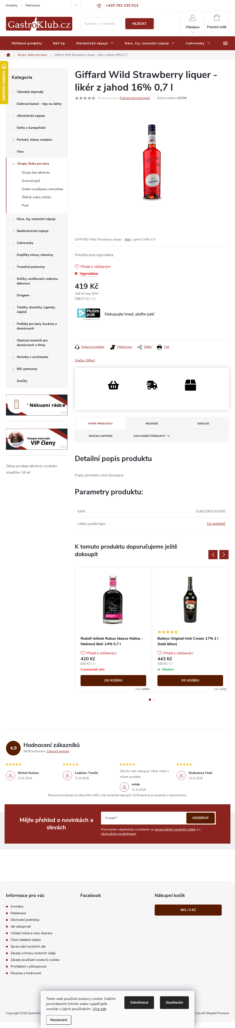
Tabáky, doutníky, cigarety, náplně (36, 309)
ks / (188, 910)
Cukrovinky (25, 243)
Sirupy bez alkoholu (36, 172)
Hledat (139, 23)
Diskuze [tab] (203, 423)
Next (224, 554)
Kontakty (12, 5)
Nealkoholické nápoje (32, 231)
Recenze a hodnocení (26, 973)
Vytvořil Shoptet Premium (212, 1013)
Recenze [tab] (152, 423)
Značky (22, 381)
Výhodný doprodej (30, 92)
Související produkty (149, 436)
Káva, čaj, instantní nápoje (36, 219)
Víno (20, 151)
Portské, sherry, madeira (34, 139)
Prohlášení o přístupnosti (28, 966)
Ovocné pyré (31, 181)
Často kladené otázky (26, 940)
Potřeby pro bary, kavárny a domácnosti (37, 326)
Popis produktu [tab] (100, 423)
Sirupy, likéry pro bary (33, 163)
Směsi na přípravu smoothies (42, 189)
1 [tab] (150, 700)
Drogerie (23, 295)
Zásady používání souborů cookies (35, 960)
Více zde (99, 1008)
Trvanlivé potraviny (31, 267)
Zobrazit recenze (58, 751)
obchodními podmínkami (118, 834)
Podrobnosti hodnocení (135, 98)
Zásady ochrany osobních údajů (33, 953)
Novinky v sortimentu (32, 357)
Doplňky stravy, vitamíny (35, 255)
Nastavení (58, 1019)
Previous (213, 554)
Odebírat (200, 818)
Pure (25, 205)
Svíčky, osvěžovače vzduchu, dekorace (37, 281)
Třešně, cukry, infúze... (37, 197)
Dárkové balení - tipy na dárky (39, 104)
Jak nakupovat (21, 926)
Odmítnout (139, 1002)
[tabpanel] (113, 629)
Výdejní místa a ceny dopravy (31, 933)
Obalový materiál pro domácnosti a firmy (32, 342)
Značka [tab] (100, 436)
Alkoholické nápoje (31, 116)
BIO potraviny (27, 369)
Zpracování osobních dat (28, 946)
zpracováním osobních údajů (175, 829)
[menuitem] (27, 43)
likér (128, 239)
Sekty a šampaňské (31, 128)
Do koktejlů (216, 523)
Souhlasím (174, 1002)
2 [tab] (154, 700)
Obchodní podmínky (25, 920)
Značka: (85, 360)
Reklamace (32, 5)
